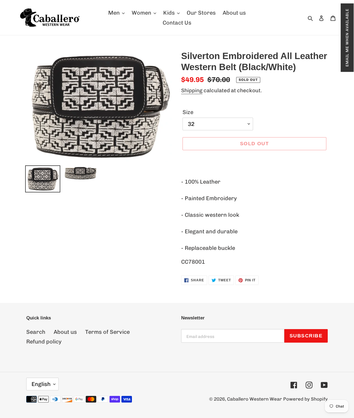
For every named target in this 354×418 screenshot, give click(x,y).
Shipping (191, 90)
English (41, 384)
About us (65, 332)
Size (188, 112)
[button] (347, 37)
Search (35, 332)
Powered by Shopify (305, 399)
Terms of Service (107, 332)
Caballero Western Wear (254, 399)
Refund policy (44, 341)
